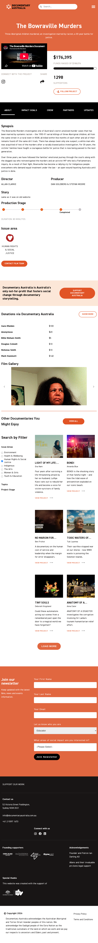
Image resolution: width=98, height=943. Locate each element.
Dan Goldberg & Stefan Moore (68, 184)
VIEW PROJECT (41, 498)
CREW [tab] (50, 110)
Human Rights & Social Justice (15, 460)
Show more (87, 314)
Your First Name (43, 679)
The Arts (8, 469)
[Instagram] (35, 833)
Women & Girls (11, 473)
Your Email (39, 709)
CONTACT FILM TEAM (14, 264)
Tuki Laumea (72, 542)
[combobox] (65, 747)
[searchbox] (65, 747)
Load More (49, 646)
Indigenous (9, 466)
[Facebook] (40, 833)
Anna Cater (71, 606)
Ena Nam (39, 467)
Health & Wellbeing (13, 456)
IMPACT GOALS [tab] (29, 110)
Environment (10, 452)
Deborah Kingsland (43, 606)
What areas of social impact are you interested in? (61, 740)
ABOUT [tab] (8, 110)
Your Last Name (42, 694)
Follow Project (68, 92)
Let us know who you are (47, 724)
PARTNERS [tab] (68, 110)
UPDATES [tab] (89, 110)
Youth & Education (13, 476)
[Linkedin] (45, 833)
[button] (93, 7)
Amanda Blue (72, 467)
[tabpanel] (49, 193)
